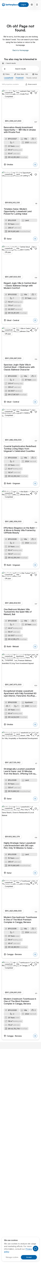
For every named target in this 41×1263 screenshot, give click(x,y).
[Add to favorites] (36, 93)
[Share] (31, 93)
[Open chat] (35, 1248)
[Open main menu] (32, 4)
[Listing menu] (35, 165)
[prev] (5, 107)
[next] (36, 107)
